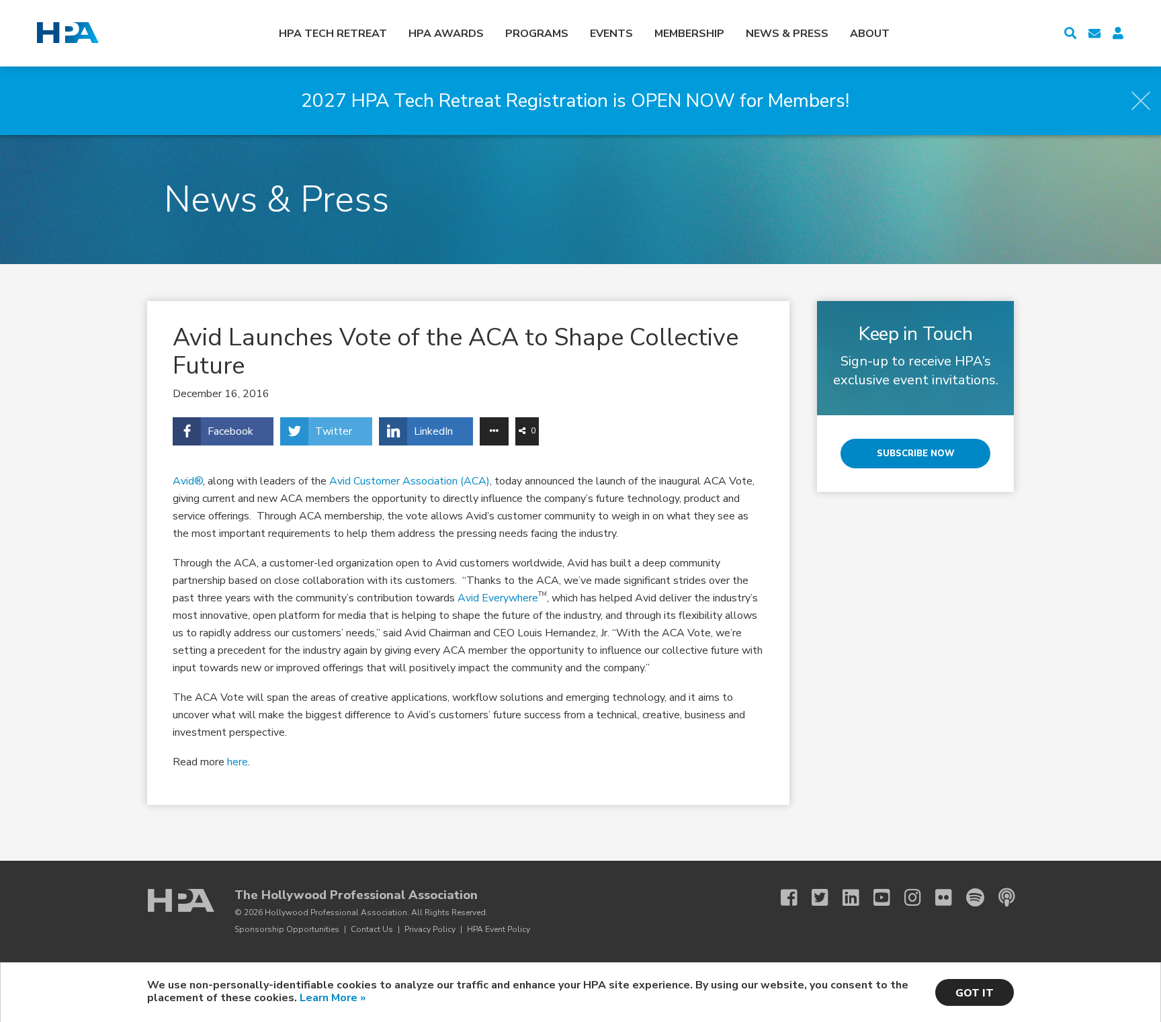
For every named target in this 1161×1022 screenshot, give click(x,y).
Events (611, 33)
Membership (689, 33)
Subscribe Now (916, 454)
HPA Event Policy (498, 929)
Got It (974, 993)
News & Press (787, 33)
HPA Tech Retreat (333, 33)
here (237, 762)
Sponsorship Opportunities (286, 929)
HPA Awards (446, 33)
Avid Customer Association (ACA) (409, 481)
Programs (536, 33)
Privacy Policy (430, 929)
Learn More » (333, 997)
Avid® (188, 481)
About (870, 33)
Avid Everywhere (498, 598)
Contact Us (372, 929)
